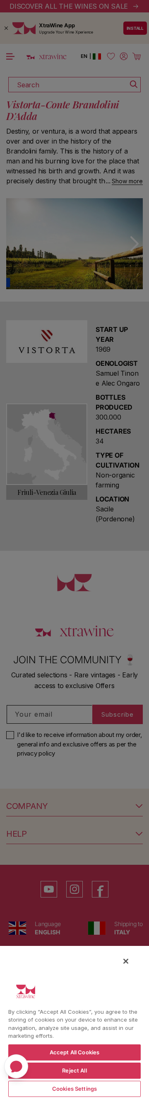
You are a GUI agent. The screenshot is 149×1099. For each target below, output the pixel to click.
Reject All (74, 1070)
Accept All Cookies (74, 1052)
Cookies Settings (74, 1088)
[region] (74, 1022)
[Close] (126, 961)
